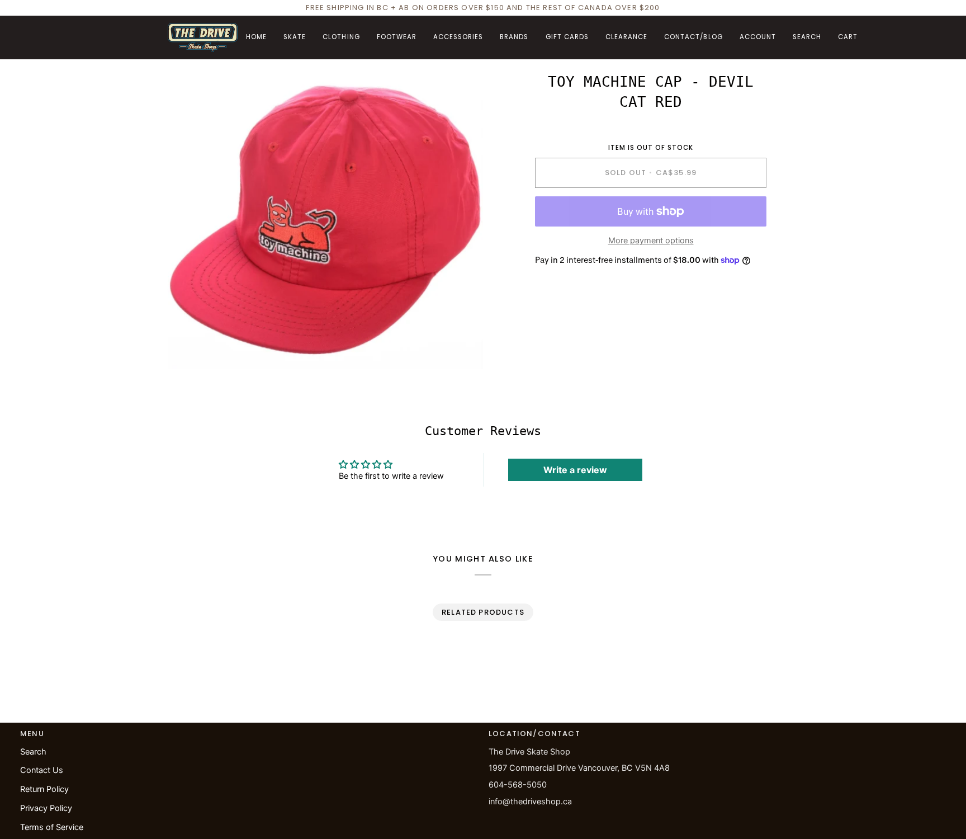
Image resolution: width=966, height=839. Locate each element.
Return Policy (44, 789)
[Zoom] (188, 348)
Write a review (575, 469)
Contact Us (41, 770)
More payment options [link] (651, 240)
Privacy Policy (46, 808)
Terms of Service (51, 827)
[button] (294, 37)
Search (33, 752)
